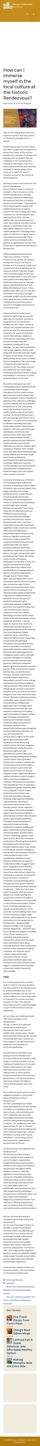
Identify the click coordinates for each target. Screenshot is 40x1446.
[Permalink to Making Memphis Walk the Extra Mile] (9, 1363)
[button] (27, 14)
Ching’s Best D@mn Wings (21, 1331)
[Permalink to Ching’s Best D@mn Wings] (9, 1333)
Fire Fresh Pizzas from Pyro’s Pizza (18, 1320)
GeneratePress (20, 1442)
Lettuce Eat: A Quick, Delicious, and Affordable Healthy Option (20, 1346)
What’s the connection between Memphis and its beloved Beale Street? (19, 1290)
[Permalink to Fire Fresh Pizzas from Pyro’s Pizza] (9, 1320)
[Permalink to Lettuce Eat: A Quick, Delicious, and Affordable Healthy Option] (9, 1343)
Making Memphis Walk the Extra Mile (19, 1363)
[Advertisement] (20, 43)
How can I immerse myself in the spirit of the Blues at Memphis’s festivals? (19, 1300)
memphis (10, 1283)
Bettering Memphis (14, 1280)
